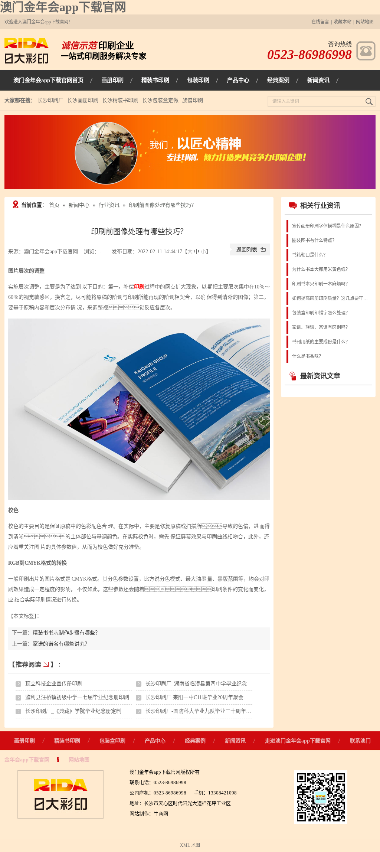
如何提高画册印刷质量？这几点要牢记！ (331, 298)
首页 (54, 205)
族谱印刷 (192, 100)
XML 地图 (190, 845)
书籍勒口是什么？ (310, 255)
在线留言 (320, 22)
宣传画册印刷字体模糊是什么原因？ (327, 226)
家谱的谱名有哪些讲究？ (61, 644)
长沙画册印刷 (82, 100)
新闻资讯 (235, 741)
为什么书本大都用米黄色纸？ (321, 269)
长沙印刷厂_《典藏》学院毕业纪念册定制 (73, 711)
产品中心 (155, 741)
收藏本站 (342, 22)
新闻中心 (79, 205)
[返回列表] (250, 254)
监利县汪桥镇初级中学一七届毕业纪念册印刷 (77, 697)
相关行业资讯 (320, 205)
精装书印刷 (67, 741)
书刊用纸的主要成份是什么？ (321, 342)
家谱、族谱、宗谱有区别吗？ (321, 327)
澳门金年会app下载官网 (63, 7)
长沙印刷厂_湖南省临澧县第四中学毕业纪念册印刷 (203, 683)
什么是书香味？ (307, 356)
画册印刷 (24, 741)
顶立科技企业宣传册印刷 (53, 683)
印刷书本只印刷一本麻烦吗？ (321, 284)
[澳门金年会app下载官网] (26, 62)
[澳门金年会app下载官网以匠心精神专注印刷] (190, 152)
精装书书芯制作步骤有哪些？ (66, 633)
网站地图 (365, 22)
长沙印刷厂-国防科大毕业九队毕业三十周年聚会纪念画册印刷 (216, 711)
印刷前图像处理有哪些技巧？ (162, 205)
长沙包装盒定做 (160, 100)
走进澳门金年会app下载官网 (298, 741)
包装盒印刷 (112, 741)
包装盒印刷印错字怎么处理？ (321, 313)
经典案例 (195, 741)
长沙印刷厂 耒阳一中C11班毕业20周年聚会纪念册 (202, 697)
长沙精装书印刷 (120, 100)
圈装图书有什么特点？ (314, 240)
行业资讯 (109, 205)
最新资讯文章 (320, 376)
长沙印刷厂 (50, 100)
